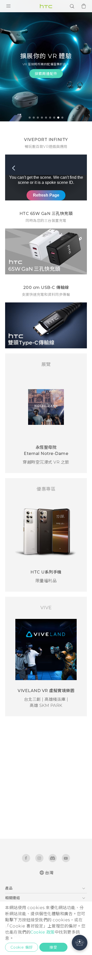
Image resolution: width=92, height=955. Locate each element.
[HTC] (46, 6)
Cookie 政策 (42, 932)
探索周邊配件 (46, 73)
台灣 (49, 872)
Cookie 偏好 (21, 947)
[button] (79, 942)
